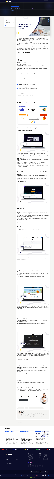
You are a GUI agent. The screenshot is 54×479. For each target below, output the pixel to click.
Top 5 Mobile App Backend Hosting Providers (8, 22)
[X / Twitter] (18, 422)
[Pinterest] (35, 466)
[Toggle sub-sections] (13, 22)
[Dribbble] (37, 466)
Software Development (30, 457)
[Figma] (42, 466)
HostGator (18, 306)
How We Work (45, 455)
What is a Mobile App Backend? (8, 20)
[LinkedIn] (20, 422)
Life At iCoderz (45, 456)
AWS (18, 204)
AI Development (29, 455)
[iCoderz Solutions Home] (9, 454)
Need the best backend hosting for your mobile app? (9, 25)
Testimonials (40, 454)
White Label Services (30, 454)
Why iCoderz (45, 454)
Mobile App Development (31, 456)
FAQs (39, 456)
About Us (40, 455)
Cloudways (23, 154)
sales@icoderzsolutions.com (10, 467)
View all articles (46, 428)
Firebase (18, 353)
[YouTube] (41, 466)
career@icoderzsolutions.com (21, 467)
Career (44, 457)
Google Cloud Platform (22, 257)
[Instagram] (32, 466)
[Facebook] (21, 422)
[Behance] (39, 466)
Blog (39, 457)
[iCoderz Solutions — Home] (9, 1)
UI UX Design (29, 459)
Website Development (30, 458)
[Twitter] (30, 466)
